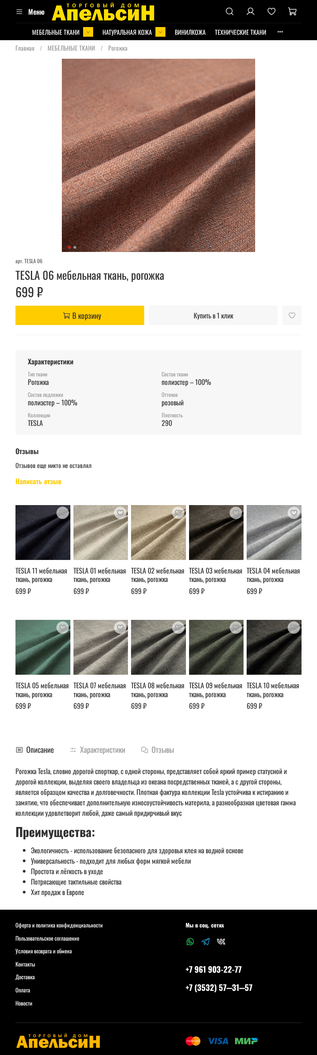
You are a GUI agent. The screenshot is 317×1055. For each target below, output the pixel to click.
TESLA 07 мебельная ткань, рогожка (99, 689)
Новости (23, 1003)
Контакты (25, 964)
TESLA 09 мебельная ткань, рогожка (215, 689)
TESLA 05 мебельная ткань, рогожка (42, 689)
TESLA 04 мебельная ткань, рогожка (273, 574)
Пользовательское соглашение (47, 938)
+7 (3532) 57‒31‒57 (219, 987)
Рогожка (118, 48)
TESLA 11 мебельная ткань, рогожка (41, 574)
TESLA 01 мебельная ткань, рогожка (99, 574)
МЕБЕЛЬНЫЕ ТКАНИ (56, 32)
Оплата (22, 990)
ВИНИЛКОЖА (190, 32)
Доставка (25, 977)
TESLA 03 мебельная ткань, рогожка (215, 574)
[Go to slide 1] (69, 247)
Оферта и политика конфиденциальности (59, 925)
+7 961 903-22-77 (214, 969)
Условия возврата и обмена (43, 951)
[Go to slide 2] (75, 247)
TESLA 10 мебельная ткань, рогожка (273, 689)
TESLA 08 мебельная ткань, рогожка (157, 689)
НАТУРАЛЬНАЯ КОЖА (127, 32)
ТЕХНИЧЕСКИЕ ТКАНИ (240, 32)
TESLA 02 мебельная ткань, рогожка (157, 574)
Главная (24, 48)
